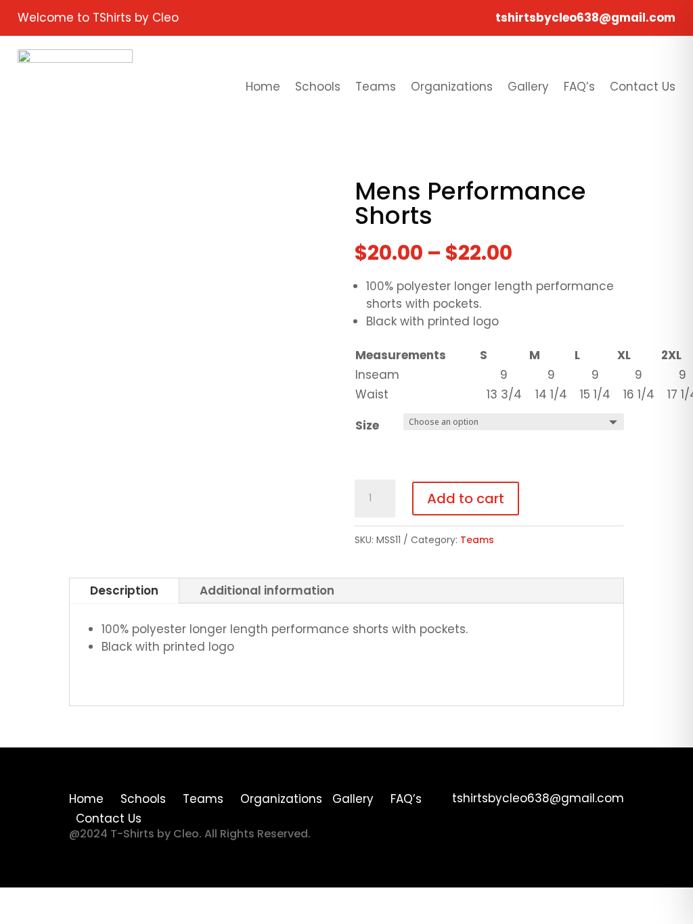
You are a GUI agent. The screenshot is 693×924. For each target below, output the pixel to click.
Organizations (452, 86)
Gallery (528, 86)
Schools (317, 86)
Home (263, 86)
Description (124, 590)
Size (367, 425)
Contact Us (642, 86)
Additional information (267, 590)
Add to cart (465, 498)
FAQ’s (579, 86)
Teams (375, 86)
